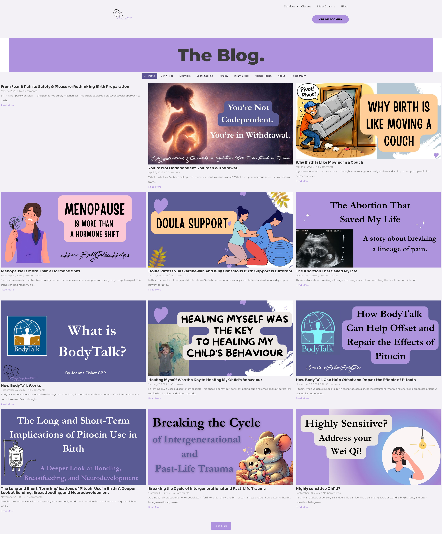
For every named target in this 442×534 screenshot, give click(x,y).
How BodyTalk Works (21, 386)
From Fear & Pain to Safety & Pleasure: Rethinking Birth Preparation (65, 87)
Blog (344, 6)
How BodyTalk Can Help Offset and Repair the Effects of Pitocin (356, 380)
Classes (306, 6)
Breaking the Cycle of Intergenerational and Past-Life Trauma (207, 489)
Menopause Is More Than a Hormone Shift (40, 271)
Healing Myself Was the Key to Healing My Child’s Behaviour (205, 380)
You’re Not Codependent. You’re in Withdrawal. (193, 168)
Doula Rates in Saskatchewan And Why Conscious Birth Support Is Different (220, 271)
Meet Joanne (326, 6)
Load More (221, 525)
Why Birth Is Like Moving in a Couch (329, 162)
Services (289, 6)
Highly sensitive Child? (318, 489)
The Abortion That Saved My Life (327, 271)
